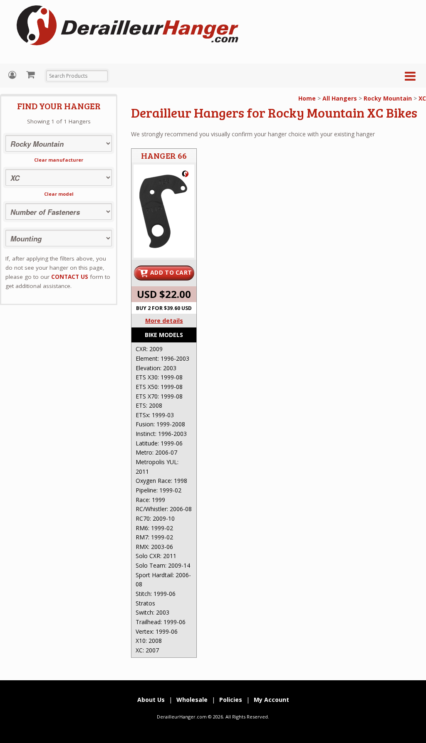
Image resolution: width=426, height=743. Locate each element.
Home (307, 98)
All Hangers (339, 98)
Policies (230, 700)
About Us (151, 700)
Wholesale (192, 700)
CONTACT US (69, 276)
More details (164, 321)
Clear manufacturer (58, 160)
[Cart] (31, 74)
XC (422, 98)
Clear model (59, 194)
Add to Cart (171, 272)
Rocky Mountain (388, 98)
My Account (13, 75)
